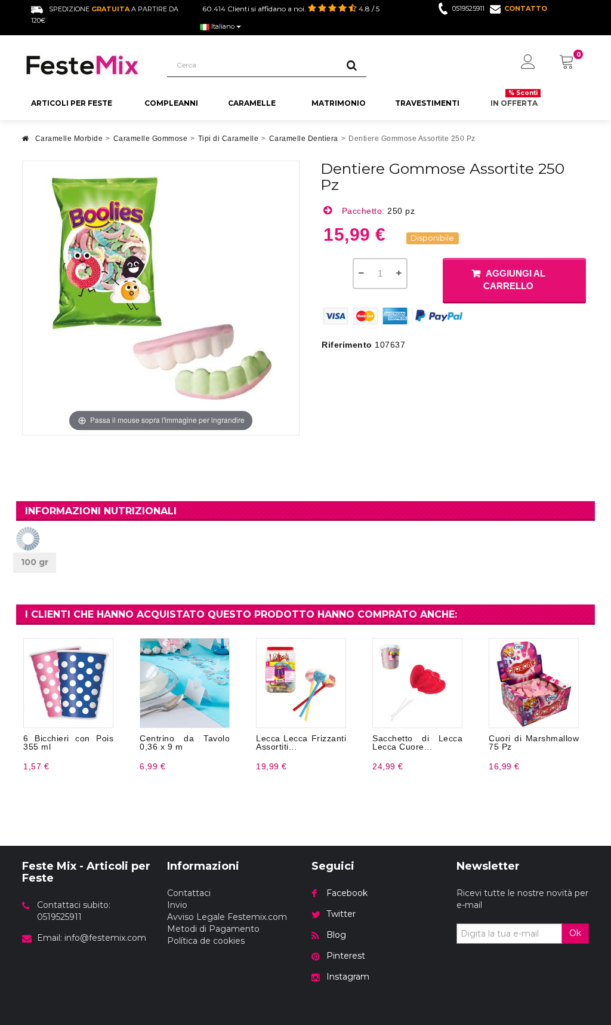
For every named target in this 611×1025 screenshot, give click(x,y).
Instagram (347, 976)
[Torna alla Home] (25, 142)
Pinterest (345, 955)
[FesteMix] (85, 65)
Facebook (347, 893)
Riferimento (347, 344)
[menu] (528, 62)
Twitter (341, 914)
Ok (575, 933)
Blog (336, 934)
